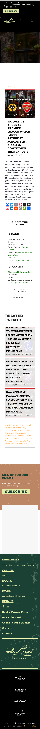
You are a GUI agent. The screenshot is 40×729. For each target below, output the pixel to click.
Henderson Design (15, 726)
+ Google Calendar (20, 291)
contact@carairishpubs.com (14, 596)
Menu (32, 21)
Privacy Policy (30, 726)
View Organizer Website (18, 283)
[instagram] (8, 606)
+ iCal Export (20, 298)
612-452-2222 (8, 576)
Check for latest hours (11, 586)
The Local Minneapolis (19, 272)
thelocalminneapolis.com (18, 260)
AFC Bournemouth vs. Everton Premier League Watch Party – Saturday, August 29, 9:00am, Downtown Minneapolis (19, 339)
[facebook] (3, 606)
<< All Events (10, 87)
